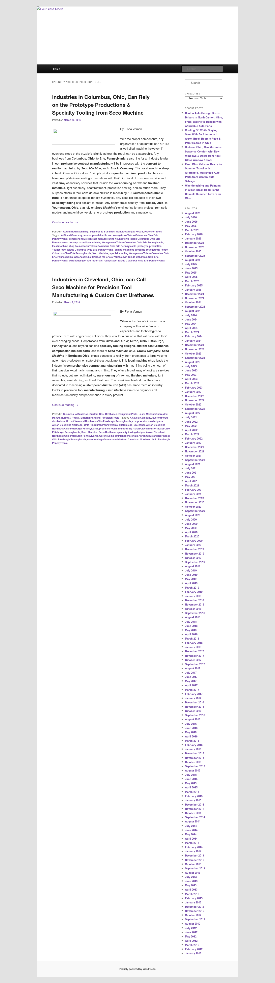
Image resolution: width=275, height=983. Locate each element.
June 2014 (191, 830)
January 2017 (193, 698)
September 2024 (195, 306)
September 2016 (195, 715)
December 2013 (194, 855)
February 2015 (194, 796)
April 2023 (191, 379)
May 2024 (190, 324)
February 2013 (194, 898)
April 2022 (191, 430)
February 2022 (194, 438)
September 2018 (195, 613)
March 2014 (192, 843)
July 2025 (191, 264)
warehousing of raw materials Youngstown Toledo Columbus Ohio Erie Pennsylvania (117, 260)
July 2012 (191, 928)
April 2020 (191, 532)
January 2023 (193, 392)
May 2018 (190, 630)
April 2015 (191, 787)
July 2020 (191, 519)
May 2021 (190, 477)
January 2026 (193, 238)
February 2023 (194, 387)
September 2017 (195, 664)
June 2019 (191, 575)
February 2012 (194, 949)
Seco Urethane (107, 432)
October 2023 (193, 353)
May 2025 (190, 272)
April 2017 (191, 685)
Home (56, 69)
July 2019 (191, 570)
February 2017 (194, 694)
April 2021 (191, 481)
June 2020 (191, 524)
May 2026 (190, 226)
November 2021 (194, 451)
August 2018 (192, 617)
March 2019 (192, 587)
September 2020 (195, 511)
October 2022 (193, 404)
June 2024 (191, 319)
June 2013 (191, 881)
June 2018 (191, 626)
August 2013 (192, 872)
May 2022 (190, 426)
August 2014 (192, 821)
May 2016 (190, 732)
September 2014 (195, 817)
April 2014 (191, 838)
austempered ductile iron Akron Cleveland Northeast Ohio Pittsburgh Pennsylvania (110, 419)
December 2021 (194, 447)
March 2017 (192, 690)
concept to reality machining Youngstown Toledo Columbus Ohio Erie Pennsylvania (116, 242)
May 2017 (190, 681)
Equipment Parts (128, 414)
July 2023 (191, 366)
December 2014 (194, 804)
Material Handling (90, 417)
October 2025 (193, 251)
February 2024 (194, 336)
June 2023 (191, 370)
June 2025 (191, 268)
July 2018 (191, 621)
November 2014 (194, 809)
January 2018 (193, 647)
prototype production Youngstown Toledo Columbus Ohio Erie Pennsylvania (106, 247)
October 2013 (193, 864)
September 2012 (195, 919)
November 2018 (194, 604)
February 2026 (194, 234)
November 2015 (194, 758)
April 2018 (191, 634)
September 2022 (195, 409)
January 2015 (193, 800)
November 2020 (194, 502)
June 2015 (191, 779)
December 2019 (194, 549)
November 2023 (194, 349)
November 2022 (194, 400)
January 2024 (193, 340)
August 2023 (192, 362)
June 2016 (191, 728)
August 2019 (192, 566)
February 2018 (194, 643)
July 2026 (191, 217)
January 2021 (193, 494)
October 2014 (193, 813)
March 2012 (192, 945)
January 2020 (193, 545)
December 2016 (194, 702)
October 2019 (193, 558)
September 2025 (195, 255)
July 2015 (191, 775)
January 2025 (193, 289)
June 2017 (191, 677)
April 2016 (191, 736)
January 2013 (193, 902)
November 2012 (194, 911)
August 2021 (192, 464)
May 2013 (190, 885)
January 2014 (193, 851)
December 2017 (194, 651)
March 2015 (192, 792)
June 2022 (191, 421)
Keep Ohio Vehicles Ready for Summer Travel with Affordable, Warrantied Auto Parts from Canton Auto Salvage (203, 172)
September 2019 (195, 562)
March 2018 (192, 638)
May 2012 (190, 936)
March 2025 (192, 281)
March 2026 (192, 230)
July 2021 (191, 468)
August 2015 (192, 770)
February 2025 (194, 285)
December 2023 (194, 345)
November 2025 (194, 247)
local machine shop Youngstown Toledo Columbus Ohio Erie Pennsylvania (94, 246)
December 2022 (194, 396)
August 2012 (192, 923)
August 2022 (192, 413)
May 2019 (190, 579)
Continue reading (65, 222)
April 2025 (191, 277)
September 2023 (195, 358)
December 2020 (194, 498)
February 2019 (194, 592)
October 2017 (193, 660)
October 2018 (193, 609)
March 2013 (192, 894)
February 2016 (194, 745)
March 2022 (192, 434)
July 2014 (191, 826)
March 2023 (192, 383)
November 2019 (194, 553)
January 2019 (193, 596)
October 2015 (193, 762)
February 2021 (194, 490)
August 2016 (192, 719)
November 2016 (194, 706)
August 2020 (192, 515)
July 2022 (191, 417)
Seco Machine (100, 253)
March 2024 (192, 332)
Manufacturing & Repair (129, 231)
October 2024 (193, 302)
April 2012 (191, 941)
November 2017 (194, 655)
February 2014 (194, 847)
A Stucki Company (71, 235)
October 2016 (193, 711)
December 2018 (194, 600)
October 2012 (193, 915)
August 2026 (192, 213)
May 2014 (190, 834)
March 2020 (192, 536)
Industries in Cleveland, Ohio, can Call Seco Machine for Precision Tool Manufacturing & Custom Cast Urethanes (103, 287)
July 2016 (191, 724)
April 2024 (191, 328)
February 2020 (194, 540)
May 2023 (190, 374)
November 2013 (194, 860)
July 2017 (191, 672)
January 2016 (193, 749)
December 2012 (194, 906)
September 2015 (195, 766)
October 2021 (193, 455)
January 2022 (193, 443)
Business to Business (102, 231)
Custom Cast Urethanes (103, 414)
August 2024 (192, 311)
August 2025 (192, 260)
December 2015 (194, 753)
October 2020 (193, 506)
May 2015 (190, 783)
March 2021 (192, 485)
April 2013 (191, 889)
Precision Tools (153, 231)
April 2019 (191, 583)
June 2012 (191, 932)
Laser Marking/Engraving (153, 414)
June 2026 (191, 221)
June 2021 (191, 472)
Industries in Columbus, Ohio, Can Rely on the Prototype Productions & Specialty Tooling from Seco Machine (101, 104)
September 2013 (195, 868)
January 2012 (193, 953)
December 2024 (194, 294)
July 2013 (191, 877)
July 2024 (191, 315)
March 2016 (192, 740)
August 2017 (192, 668)
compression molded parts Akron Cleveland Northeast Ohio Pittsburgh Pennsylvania (107, 423)
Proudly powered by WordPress (137, 969)
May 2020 (190, 528)
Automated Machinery (75, 231)
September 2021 (195, 460)
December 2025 (194, 243)
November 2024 (194, 298)
